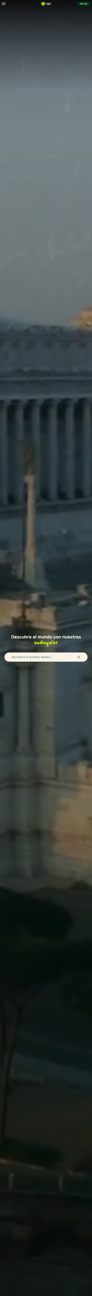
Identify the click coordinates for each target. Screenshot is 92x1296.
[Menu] (3, 3)
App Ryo (83, 3)
